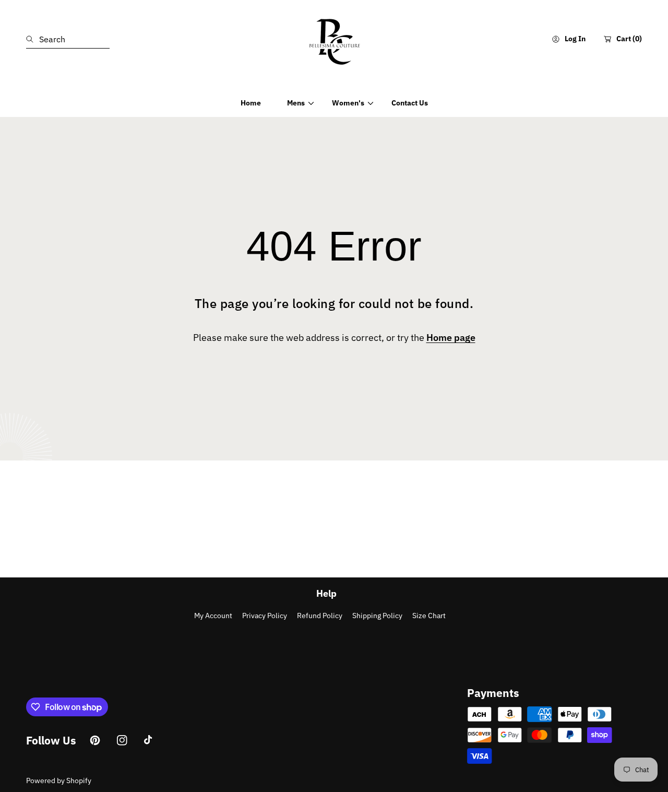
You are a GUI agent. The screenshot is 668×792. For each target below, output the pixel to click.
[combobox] (68, 39)
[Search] (32, 39)
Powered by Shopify (58, 780)
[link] (296, 103)
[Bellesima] (334, 39)
